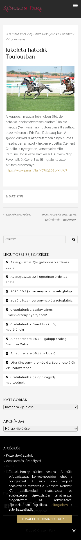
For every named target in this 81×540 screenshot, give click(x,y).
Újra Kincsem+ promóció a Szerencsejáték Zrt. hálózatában (40, 365)
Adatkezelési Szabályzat (23, 461)
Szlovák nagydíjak (18, 214)
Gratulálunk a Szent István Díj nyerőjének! (31, 327)
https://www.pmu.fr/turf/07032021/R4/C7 (36, 170)
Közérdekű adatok (19, 455)
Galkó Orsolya (42, 34)
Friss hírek (67, 34)
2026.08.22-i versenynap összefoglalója (42, 300)
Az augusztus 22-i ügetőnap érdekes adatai (36, 279)
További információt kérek (45, 519)
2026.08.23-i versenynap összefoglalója (42, 291)
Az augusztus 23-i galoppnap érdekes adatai (37, 264)
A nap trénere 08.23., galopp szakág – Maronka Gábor (38, 341)
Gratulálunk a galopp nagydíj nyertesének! (31, 379)
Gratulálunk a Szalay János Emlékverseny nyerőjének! (29, 312)
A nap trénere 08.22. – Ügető (33, 353)
